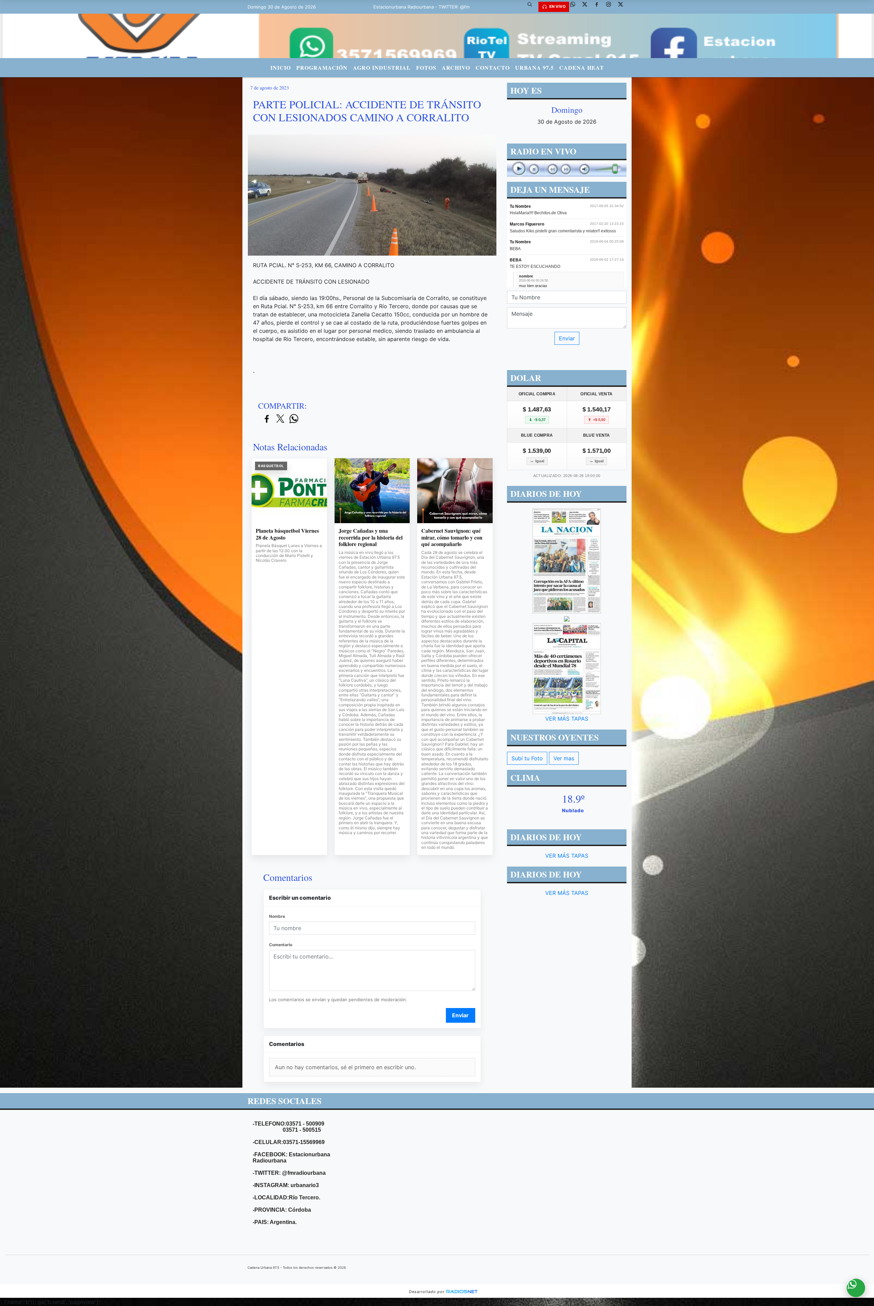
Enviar (460, 1015)
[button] (532, 7)
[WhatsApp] (575, 7)
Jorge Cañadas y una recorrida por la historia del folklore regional (371, 537)
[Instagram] (611, 7)
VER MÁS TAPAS (566, 718)
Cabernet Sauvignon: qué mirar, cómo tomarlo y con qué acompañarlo (451, 537)
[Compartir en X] (280, 419)
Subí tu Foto (527, 758)
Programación (322, 67)
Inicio (280, 67)
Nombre (277, 916)
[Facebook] (599, 7)
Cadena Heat (581, 67)
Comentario (280, 944)
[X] (587, 7)
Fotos (426, 67)
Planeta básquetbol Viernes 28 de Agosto (287, 534)
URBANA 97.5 (534, 67)
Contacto (493, 67)
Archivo (456, 67)
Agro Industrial (382, 67)
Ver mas (563, 758)
